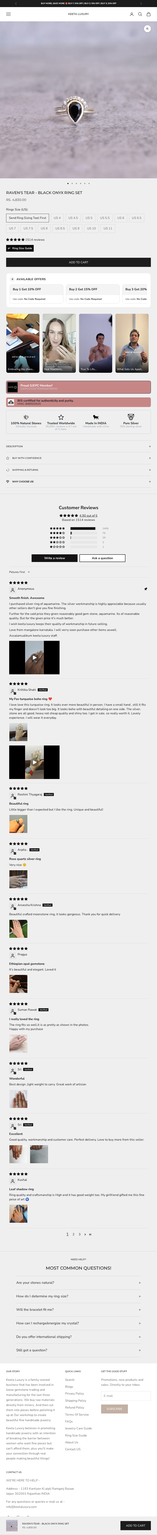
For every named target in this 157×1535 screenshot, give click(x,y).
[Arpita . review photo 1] (18, 879)
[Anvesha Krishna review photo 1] (18, 929)
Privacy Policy (74, 1393)
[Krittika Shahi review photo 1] (18, 732)
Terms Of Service (77, 1415)
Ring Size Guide (76, 1435)
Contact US (73, 1449)
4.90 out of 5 (88, 516)
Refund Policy (74, 1407)
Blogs (69, 1387)
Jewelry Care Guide (78, 1428)
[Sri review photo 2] (39, 1154)
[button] (15, 240)
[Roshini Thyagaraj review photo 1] (18, 824)
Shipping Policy (75, 1401)
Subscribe (114, 1409)
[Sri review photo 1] (18, 1099)
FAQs (69, 1421)
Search (69, 1380)
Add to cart (78, 262)
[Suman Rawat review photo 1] (18, 1043)
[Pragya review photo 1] (18, 984)
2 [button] (73, 1234)
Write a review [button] (54, 558)
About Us (71, 1442)
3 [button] (80, 1234)
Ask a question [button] (102, 558)
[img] (18, 583)
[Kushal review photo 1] (18, 1214)
